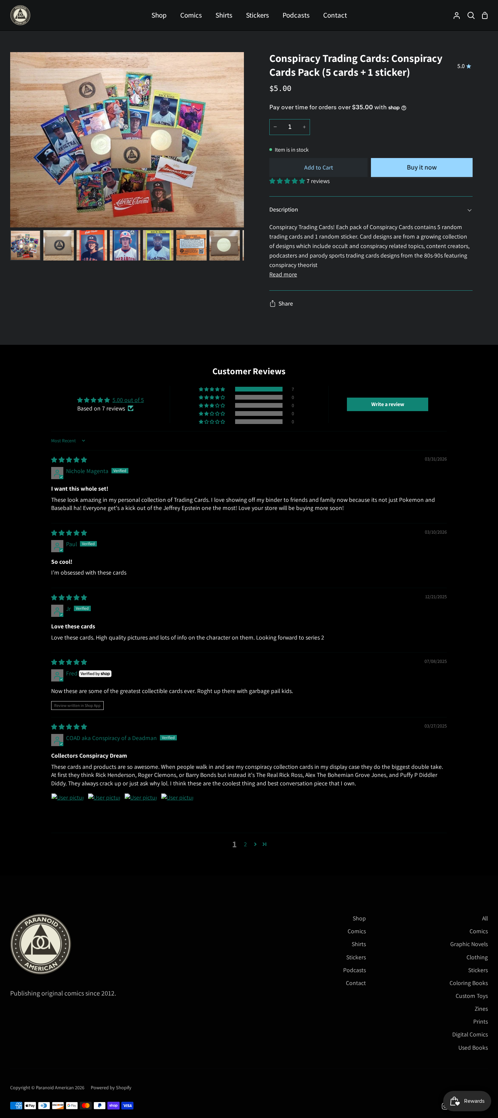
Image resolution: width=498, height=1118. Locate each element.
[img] (69, 460)
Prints (480, 1021)
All (485, 918)
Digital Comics (470, 1034)
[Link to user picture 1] (67, 809)
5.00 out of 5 (128, 400)
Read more (283, 274)
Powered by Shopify (111, 1087)
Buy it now (422, 167)
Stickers (356, 957)
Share (285, 303)
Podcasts (354, 970)
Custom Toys (472, 996)
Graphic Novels (469, 944)
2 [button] (245, 844)
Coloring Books (469, 983)
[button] (288, 181)
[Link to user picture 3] (140, 809)
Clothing (477, 957)
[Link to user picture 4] (177, 809)
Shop (359, 918)
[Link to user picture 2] (104, 809)
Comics (357, 931)
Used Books (473, 1047)
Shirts (359, 944)
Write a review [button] (387, 404)
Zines (481, 1008)
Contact (356, 983)
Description (283, 209)
